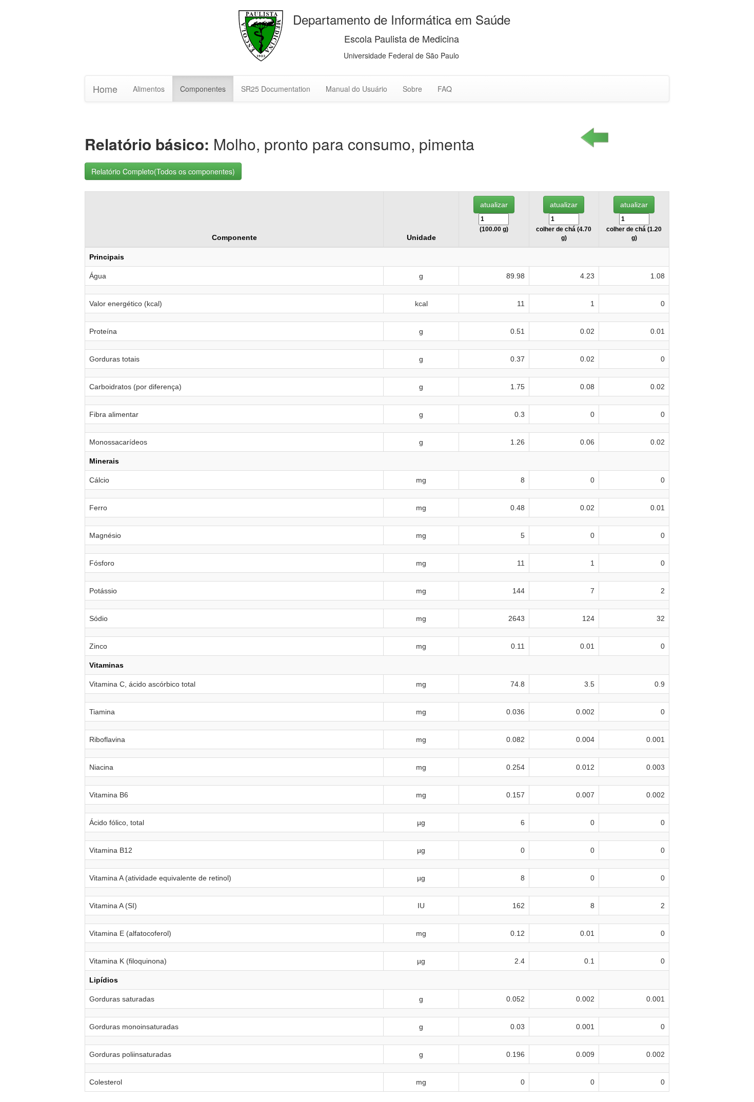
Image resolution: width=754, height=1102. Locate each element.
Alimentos (149, 89)
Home (105, 88)
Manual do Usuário (356, 89)
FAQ (445, 89)
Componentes (203, 89)
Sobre (412, 89)
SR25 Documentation (275, 89)
